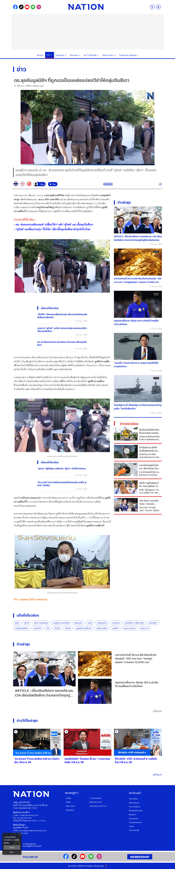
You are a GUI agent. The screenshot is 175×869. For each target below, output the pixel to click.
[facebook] (66, 858)
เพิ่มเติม (6, 843)
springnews (133, 818)
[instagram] (99, 858)
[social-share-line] (33, 7)
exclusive (70, 806)
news (68, 802)
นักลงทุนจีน (102, 622)
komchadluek (134, 806)
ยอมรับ (11, 847)
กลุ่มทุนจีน (78, 622)
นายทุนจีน (116, 622)
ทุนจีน (90, 622)
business (70, 810)
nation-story (96, 802)
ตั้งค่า (12, 852)
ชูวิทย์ (26, 622)
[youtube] (82, 858)
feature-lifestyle (98, 806)
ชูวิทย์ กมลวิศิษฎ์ (41, 622)
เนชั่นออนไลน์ (101, 628)
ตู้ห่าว (17, 622)
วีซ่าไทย (68, 628)
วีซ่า (47, 628)
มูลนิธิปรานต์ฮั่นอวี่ (83, 628)
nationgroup (134, 802)
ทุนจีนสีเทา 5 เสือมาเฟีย (134, 622)
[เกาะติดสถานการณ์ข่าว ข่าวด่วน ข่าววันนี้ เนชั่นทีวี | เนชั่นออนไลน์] (85, 7)
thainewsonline (135, 822)
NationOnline (130, 628)
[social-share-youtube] (27, 7)
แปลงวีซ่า (37, 628)
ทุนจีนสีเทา (153, 622)
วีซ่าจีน (57, 628)
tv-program (95, 798)
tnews (131, 826)
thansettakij (134, 830)
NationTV (145, 628)
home (68, 798)
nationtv (132, 814)
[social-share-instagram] (38, 7)
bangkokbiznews (135, 810)
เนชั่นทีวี (115, 628)
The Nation (133, 798)
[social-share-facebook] (15, 7)
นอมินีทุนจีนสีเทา (21, 628)
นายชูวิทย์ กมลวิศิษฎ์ (60, 622)
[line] (91, 858)
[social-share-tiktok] (21, 7)
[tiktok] (74, 858)
